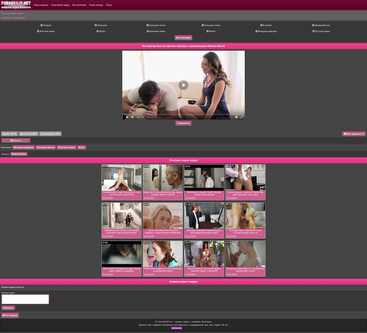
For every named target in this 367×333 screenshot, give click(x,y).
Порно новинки (41, 5)
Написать (8, 308)
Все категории (79, 5)
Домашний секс (322, 25)
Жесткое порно (47, 31)
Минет (212, 31)
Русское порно (322, 31)
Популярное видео (60, 5)
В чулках (267, 25)
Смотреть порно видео (13, 18)
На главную (11, 315)
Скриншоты (183, 123)
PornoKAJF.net (165, 322)
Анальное (102, 25)
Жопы (102, 31)
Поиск (109, 5)
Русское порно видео (12, 13)
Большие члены (212, 25)
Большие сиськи (157, 25)
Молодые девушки (267, 31)
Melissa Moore (19, 154)
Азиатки (47, 25)
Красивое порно (157, 31)
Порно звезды (96, 5)
